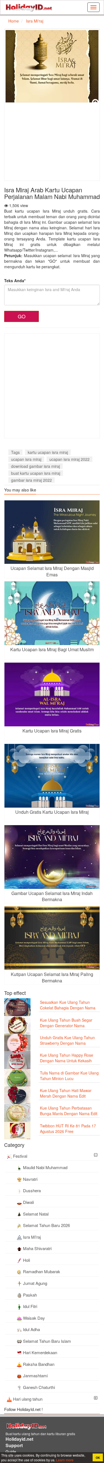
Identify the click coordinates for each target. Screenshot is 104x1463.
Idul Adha (31, 1329)
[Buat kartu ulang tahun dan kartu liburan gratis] (28, 7)
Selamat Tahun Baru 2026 (46, 1225)
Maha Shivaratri (37, 1248)
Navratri (30, 1179)
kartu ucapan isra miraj (48, 452)
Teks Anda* (15, 280)
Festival (20, 1156)
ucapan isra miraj (26, 459)
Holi (26, 1260)
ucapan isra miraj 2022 (69, 459)
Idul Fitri (30, 1306)
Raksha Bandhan (38, 1364)
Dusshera (32, 1190)
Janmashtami (35, 1375)
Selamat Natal (36, 1214)
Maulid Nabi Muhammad (45, 1167)
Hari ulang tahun (27, 1399)
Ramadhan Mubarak (41, 1271)
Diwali (28, 1202)
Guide (11, 1451)
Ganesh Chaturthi (39, 1387)
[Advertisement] (51, 142)
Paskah (30, 1295)
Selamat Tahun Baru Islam (47, 1341)
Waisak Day (34, 1318)
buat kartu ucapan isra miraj (35, 473)
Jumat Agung (35, 1283)
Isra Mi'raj (32, 1237)
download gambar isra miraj (35, 466)
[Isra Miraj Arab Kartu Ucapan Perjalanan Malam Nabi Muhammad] (52, 68)
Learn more (64, 1459)
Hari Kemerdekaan (40, 1352)
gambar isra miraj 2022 (31, 480)
